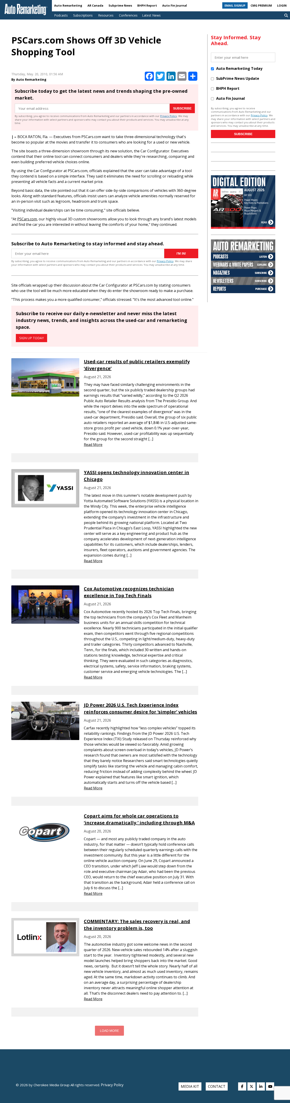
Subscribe (182, 108)
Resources (106, 15)
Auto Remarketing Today (239, 68)
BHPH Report (147, 5)
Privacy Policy (168, 116)
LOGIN (282, 5)
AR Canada (95, 5)
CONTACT (216, 1086)
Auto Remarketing (68, 5)
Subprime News (120, 5)
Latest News (151, 15)
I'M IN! (181, 253)
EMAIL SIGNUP (235, 5)
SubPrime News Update (237, 78)
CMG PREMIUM (261, 5)
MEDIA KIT (190, 1086)
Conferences (128, 15)
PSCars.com (27, 219)
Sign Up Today (31, 338)
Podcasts (61, 15)
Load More (109, 1030)
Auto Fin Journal (174, 5)
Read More (93, 444)
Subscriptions (83, 15)
